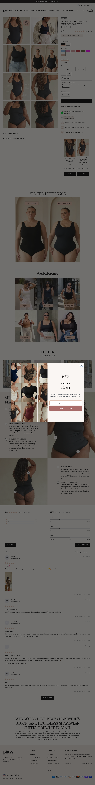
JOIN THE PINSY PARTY (66, 408)
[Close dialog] (81, 365)
